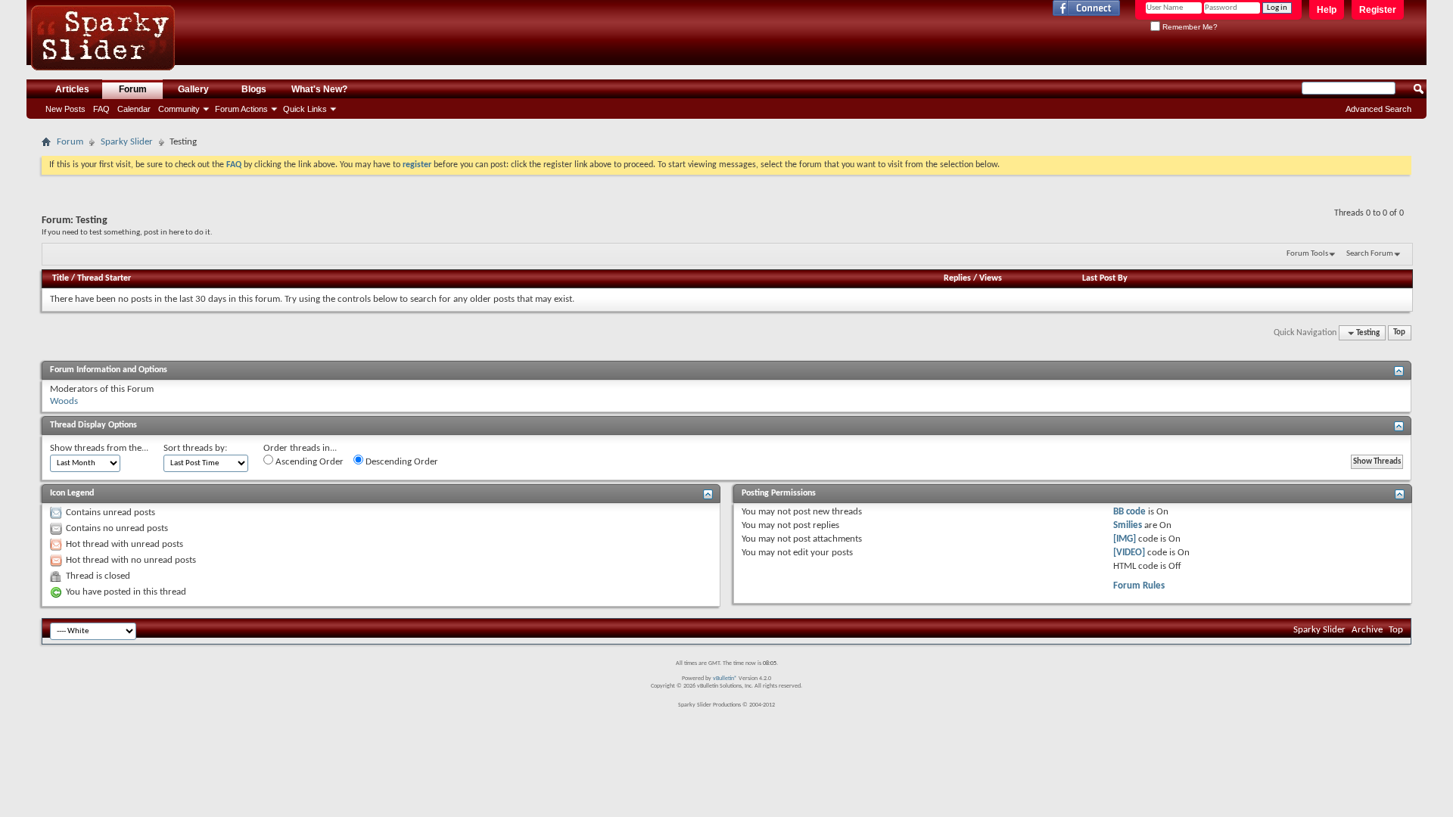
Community (179, 108)
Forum (133, 89)
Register (1377, 10)
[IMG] (1124, 539)
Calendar (134, 108)
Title (60, 278)
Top (1399, 333)
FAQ (101, 108)
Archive (1367, 630)
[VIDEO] (1129, 553)
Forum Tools (1307, 254)
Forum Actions (241, 108)
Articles (72, 89)
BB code (1129, 512)
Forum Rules (1139, 586)
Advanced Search (1378, 108)
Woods (64, 401)
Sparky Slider (127, 142)
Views (990, 278)
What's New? (319, 89)
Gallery (193, 89)
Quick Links (305, 108)
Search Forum (1369, 254)
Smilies (1127, 525)
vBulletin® (725, 679)
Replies (957, 278)
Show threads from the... (99, 448)
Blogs (253, 89)
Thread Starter (104, 278)
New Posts (65, 108)
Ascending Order (308, 462)
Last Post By (1105, 278)
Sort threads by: (195, 448)
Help (1326, 10)
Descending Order (400, 462)
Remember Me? (1189, 27)
